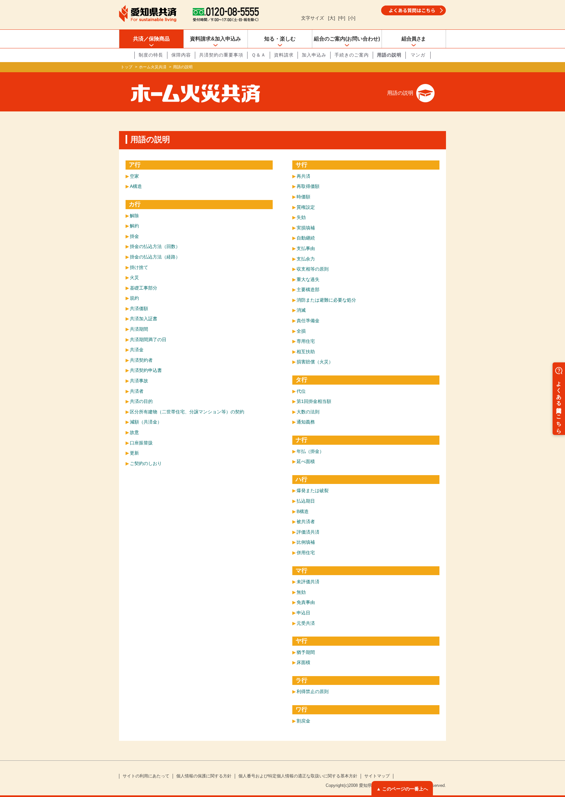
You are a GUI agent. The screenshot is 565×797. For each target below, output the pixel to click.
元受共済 (306, 623)
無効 (301, 592)
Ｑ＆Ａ (258, 55)
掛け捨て (139, 267)
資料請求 (284, 55)
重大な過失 (308, 279)
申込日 (303, 612)
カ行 (135, 204)
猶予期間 (306, 652)
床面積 (303, 662)
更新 (134, 453)
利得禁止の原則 (313, 691)
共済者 (137, 391)
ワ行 (301, 709)
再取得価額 (308, 186)
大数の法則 (308, 411)
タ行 (301, 379)
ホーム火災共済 (152, 67)
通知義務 (306, 421)
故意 (134, 432)
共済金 (137, 349)
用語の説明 (389, 55)
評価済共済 (308, 532)
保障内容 (181, 55)
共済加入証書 (143, 318)
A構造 (136, 186)
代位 (301, 391)
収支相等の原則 (313, 269)
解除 (134, 215)
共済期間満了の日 (148, 339)
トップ (126, 67)
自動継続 (306, 238)
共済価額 (139, 308)
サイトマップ (377, 776)
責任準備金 (308, 320)
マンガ (418, 55)
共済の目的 (141, 401)
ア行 (135, 164)
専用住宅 (306, 341)
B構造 (303, 511)
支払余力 (306, 258)
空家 (134, 176)
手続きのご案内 (351, 55)
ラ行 (301, 680)
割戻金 (303, 720)
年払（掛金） (310, 451)
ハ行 (301, 479)
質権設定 (306, 207)
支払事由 (306, 248)
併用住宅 (306, 552)
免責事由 (306, 602)
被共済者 (306, 521)
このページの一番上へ (405, 788)
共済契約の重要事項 (221, 55)
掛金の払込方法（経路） (155, 256)
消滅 (301, 310)
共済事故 (139, 380)
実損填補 (306, 227)
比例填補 (306, 542)
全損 (301, 331)
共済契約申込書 (146, 370)
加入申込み (314, 55)
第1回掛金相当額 (314, 401)
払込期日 (306, 501)
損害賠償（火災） (315, 361)
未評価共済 (308, 581)
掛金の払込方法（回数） (155, 246)
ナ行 (301, 440)
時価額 (303, 196)
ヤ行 (301, 641)
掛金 (134, 236)
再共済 (303, 176)
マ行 (301, 570)
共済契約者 (141, 360)
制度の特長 (151, 55)
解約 (134, 225)
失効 (301, 217)
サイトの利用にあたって (146, 776)
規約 (134, 298)
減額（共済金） (146, 421)
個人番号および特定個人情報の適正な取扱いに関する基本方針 (297, 776)
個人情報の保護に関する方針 (203, 776)
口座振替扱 (141, 442)
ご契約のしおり (146, 463)
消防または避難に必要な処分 (326, 300)
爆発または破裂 (313, 490)
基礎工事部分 (143, 288)
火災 (134, 277)
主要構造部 (308, 289)
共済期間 (139, 329)
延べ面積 (306, 461)
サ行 (301, 164)
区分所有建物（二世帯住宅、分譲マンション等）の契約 (187, 411)
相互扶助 (306, 351)
